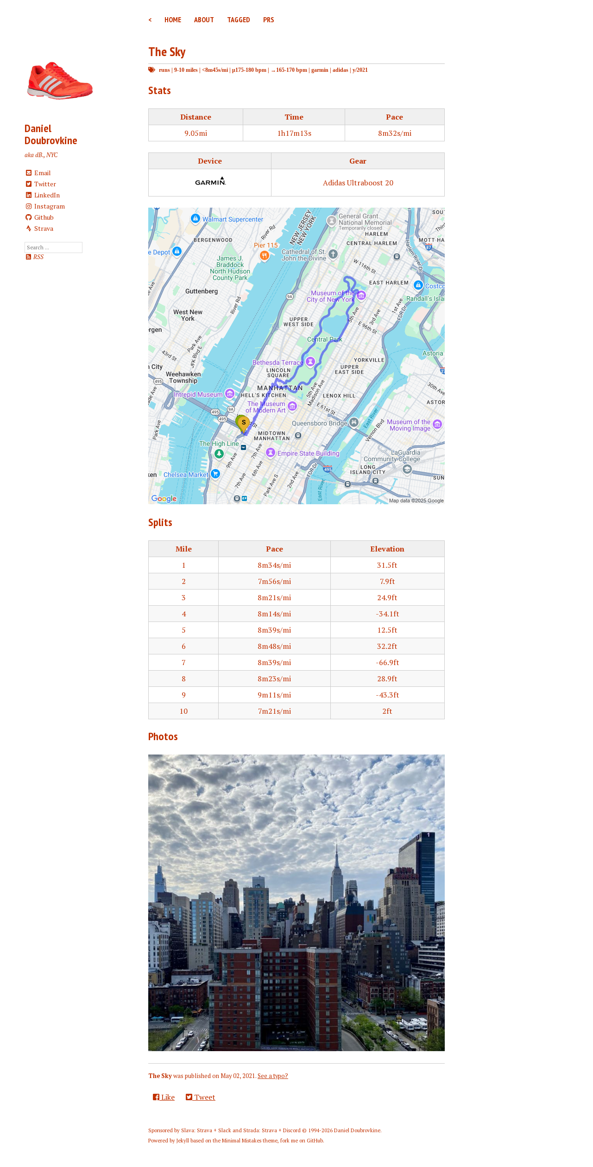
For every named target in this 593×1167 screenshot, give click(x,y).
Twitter (44, 183)
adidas (340, 70)
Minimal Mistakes (241, 1140)
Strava (43, 228)
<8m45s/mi (215, 70)
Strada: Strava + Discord (272, 1130)
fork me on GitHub (301, 1140)
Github (43, 217)
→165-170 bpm (289, 70)
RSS (38, 257)
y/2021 (360, 70)
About (204, 19)
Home (172, 19)
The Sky (166, 51)
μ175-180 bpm (249, 70)
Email (42, 172)
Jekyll (183, 1140)
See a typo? (273, 1076)
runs (164, 70)
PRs (268, 19)
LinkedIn (46, 194)
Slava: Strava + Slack (206, 1130)
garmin (319, 70)
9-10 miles (186, 70)
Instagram (49, 206)
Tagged (238, 19)
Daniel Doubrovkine (51, 134)
